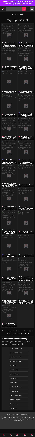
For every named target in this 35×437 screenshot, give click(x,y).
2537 (22, 333)
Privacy (27, 419)
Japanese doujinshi (15, 357)
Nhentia (3, 417)
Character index (14, 374)
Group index (13, 382)
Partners (7, 419)
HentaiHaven (25, 417)
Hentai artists (14, 370)
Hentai (18, 417)
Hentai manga (14, 391)
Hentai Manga (11, 417)
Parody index (13, 378)
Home (3, 435)
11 (7, 333)
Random (17, 435)
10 (32, 331)
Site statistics (13, 404)
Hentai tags (13, 365)
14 (15, 333)
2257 (31, 419)
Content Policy (18, 420)
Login (31, 435)
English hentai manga (16, 352)
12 (9, 333)
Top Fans (24, 435)
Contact (21, 419)
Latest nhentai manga (16, 348)
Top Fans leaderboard (16, 387)
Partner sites (13, 408)
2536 (18, 333)
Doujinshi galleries (15, 361)
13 (12, 333)
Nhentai (8, 414)
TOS (12, 419)
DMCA (16, 419)
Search (10, 435)
